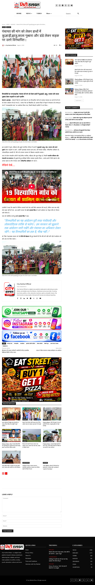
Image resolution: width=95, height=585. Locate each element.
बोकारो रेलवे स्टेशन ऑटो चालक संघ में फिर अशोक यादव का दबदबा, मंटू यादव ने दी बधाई (83, 71)
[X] (66, 5)
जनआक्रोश (16, 343)
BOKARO (13, 24)
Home (3, 24)
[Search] (78, 13)
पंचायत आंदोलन (39, 343)
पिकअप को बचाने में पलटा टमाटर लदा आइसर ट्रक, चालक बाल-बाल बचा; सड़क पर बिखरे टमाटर (31, 445)
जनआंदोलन (22, 343)
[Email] (32, 50)
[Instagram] (60, 5)
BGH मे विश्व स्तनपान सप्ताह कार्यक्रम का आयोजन (48, 350)
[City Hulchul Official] (3, 45)
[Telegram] (63, 5)
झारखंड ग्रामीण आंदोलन (30, 343)
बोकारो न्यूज (46, 343)
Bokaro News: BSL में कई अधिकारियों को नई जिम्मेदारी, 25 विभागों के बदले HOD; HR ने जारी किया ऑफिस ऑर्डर (11, 445)
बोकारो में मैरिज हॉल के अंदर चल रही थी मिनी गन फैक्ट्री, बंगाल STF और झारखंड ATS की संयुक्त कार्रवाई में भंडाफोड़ (77, 125)
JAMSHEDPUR (26, 462)
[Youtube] (72, 5)
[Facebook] (57, 5)
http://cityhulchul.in (21, 286)
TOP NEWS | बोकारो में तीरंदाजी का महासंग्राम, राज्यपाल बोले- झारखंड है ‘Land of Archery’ (51, 467)
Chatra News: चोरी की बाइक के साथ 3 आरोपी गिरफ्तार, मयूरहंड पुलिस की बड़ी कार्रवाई (52, 424)
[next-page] (6, 473)
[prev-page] (3, 473)
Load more (78, 100)
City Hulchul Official (11, 45)
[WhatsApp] (69, 5)
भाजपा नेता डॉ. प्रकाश (54, 343)
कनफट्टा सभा (9, 343)
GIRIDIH (24, 441)
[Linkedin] (28, 50)
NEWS (8, 24)
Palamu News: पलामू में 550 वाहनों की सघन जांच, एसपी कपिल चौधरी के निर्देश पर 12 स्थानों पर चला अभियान (52, 445)
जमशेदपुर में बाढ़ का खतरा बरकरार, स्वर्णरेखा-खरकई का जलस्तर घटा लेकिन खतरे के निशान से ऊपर (31, 467)
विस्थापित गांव (5, 346)
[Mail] (27, 298)
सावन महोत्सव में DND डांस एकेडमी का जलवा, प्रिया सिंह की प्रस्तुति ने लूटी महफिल (10, 424)
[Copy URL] (40, 50)
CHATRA (45, 419)
